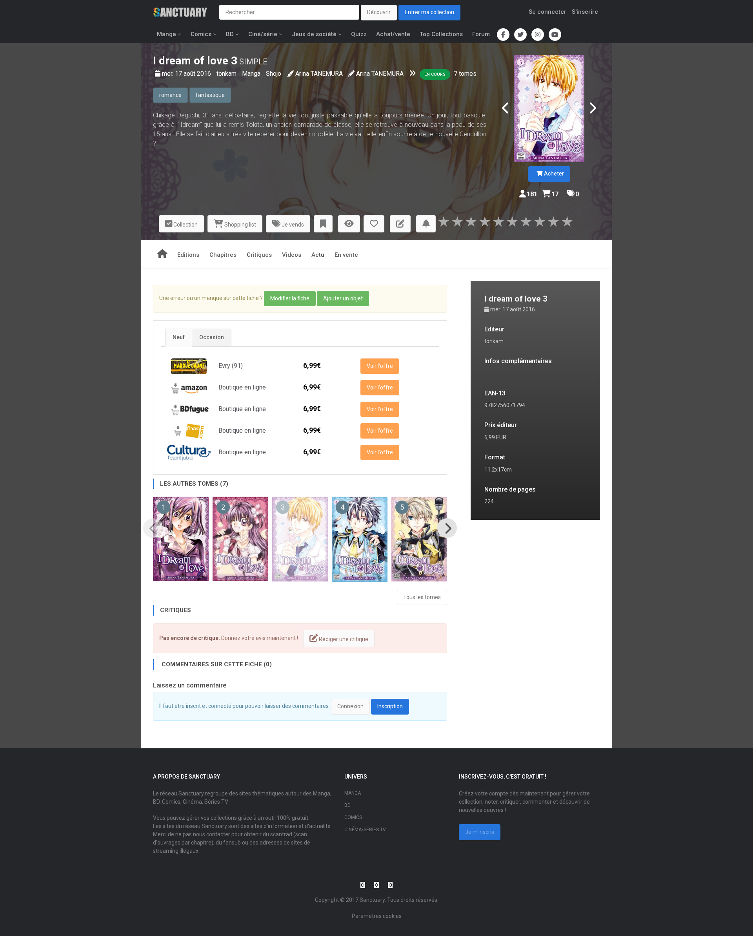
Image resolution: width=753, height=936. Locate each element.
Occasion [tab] (211, 337)
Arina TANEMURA (319, 73)
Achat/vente (393, 34)
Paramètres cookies (377, 916)
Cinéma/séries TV (365, 829)
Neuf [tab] (179, 337)
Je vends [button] (292, 224)
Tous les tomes (422, 597)
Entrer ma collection (429, 12)
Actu (317, 254)
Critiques (259, 254)
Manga (166, 34)
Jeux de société (314, 34)
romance (170, 95)
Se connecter (547, 11)
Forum (481, 34)
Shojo (273, 73)
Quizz (359, 34)
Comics (201, 34)
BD (230, 34)
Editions (188, 254)
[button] (323, 224)
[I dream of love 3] (549, 108)
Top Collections (441, 34)
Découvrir (379, 12)
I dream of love (190, 60)
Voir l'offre (380, 366)
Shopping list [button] (239, 224)
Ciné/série (262, 34)
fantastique (210, 95)
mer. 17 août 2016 (187, 73)
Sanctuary (372, 900)
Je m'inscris (479, 832)
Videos (291, 254)
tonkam (227, 73)
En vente (346, 254)
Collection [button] (185, 224)
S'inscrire (585, 11)
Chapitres (222, 254)
